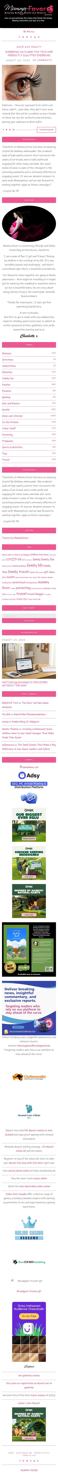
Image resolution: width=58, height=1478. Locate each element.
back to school (13, 555)
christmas (44, 554)
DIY (23, 560)
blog (20, 555)
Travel (5, 459)
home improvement (22, 577)
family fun (47, 559)
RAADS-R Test (10, 703)
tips (4, 594)
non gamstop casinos (29, 1375)
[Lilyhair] (29, 1352)
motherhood (18, 582)
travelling (48, 594)
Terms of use (29, 1455)
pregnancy (46, 588)
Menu (30, 31)
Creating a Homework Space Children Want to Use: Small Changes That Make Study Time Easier (28, 733)
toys (14, 594)
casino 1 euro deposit (29, 1403)
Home (11, 1453)
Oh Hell (6, 714)
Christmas (7, 359)
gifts (4, 577)
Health (6, 409)
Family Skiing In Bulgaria (25, 721)
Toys (4, 453)
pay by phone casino (18, 1170)
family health (7, 566)
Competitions (9, 365)
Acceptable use (24, 1453)
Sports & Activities (12, 447)
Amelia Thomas (10, 729)
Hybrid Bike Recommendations (30, 714)
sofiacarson (8, 744)
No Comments (42, 60)
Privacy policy (42, 1453)
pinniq (5, 721)
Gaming (6, 397)
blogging (26, 555)
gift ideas (49, 572)
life (39, 577)
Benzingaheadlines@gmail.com (34, 1045)
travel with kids (34, 599)
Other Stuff (9, 428)
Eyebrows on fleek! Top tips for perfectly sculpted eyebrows (29, 53)
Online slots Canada (16, 1194)
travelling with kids (9, 599)
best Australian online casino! (34, 1186)
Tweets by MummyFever (15, 538)
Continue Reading (46, 130)
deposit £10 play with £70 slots (26, 1163)
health (11, 577)
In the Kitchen (10, 422)
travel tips (21, 599)
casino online (40, 1178)
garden (41, 572)
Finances (6, 391)
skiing (54, 588)
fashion (32, 572)
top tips (9, 594)
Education (7, 372)
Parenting (7, 434)
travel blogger (35, 594)
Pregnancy (7, 441)
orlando (13, 588)
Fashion (6, 384)
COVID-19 (13, 559)
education (29, 560)
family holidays (19, 566)
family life (35, 565)
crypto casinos (37, 1395)
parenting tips (36, 588)
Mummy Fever (29, 1470)
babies (4, 555)
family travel (18, 571)
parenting (23, 588)
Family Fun (7, 378)
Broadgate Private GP (29, 1291)
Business (6, 353)
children (34, 554)
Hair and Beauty (29, 47)
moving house (31, 582)
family (36, 559)
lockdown (44, 577)
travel (21, 593)
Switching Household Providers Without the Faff (24, 684)
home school (33, 577)
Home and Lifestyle (12, 416)
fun (37, 572)
